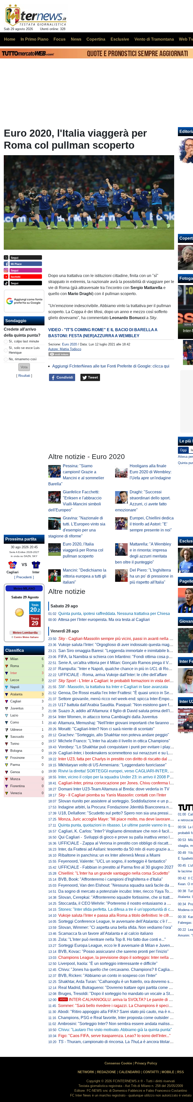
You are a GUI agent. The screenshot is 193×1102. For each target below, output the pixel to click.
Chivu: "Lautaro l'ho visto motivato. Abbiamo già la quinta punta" (115, 1030)
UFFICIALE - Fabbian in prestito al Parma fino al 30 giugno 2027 (115, 867)
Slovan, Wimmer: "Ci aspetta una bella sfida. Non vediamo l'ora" (115, 927)
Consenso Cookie (118, 1063)
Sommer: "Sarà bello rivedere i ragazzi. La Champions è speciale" (117, 1005)
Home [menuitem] (9, 39)
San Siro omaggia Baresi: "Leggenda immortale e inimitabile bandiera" (121, 651)
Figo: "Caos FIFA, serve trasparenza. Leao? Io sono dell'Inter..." (114, 1036)
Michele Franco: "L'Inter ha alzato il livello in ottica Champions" (114, 741)
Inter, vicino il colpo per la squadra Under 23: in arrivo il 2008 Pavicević (121, 777)
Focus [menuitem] (60, 39)
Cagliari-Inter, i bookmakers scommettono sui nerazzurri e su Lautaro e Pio (124, 753)
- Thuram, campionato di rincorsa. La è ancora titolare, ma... (120, 1042)
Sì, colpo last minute (24, 341)
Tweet (92, 377)
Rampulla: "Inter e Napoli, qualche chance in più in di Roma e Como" (124, 669)
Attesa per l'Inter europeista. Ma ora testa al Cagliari (104, 619)
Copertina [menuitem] (95, 39)
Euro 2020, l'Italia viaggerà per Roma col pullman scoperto (83, 550)
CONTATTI (151, 1072)
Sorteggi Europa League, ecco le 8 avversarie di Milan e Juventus (116, 945)
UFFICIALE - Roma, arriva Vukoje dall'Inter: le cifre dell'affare (112, 675)
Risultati (24, 376)
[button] (24, 367)
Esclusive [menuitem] (120, 39)
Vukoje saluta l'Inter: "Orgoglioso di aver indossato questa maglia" (116, 644)
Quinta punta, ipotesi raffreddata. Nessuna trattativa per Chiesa (114, 613)
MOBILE (168, 1072)
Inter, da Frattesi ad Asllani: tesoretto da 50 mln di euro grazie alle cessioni (124, 849)
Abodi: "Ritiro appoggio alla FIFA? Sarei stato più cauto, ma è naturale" (121, 1011)
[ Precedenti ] (24, 577)
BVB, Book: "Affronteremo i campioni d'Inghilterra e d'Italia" (110, 879)
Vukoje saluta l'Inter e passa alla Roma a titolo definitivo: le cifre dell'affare (123, 915)
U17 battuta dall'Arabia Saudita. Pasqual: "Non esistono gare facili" (118, 705)
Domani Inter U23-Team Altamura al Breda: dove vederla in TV (113, 789)
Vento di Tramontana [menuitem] (154, 39)
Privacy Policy (146, 1063)
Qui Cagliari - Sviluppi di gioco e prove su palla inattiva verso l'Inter (118, 837)
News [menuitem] (76, 39)
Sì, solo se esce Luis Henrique (24, 350)
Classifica (14, 650)
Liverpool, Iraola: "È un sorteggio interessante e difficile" (108, 963)
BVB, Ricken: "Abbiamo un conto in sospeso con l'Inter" (107, 975)
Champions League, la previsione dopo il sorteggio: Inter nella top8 (117, 957)
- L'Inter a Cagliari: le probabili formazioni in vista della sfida (120, 681)
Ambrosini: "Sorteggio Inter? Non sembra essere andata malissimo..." (119, 1024)
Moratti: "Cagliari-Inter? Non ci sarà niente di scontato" (106, 729)
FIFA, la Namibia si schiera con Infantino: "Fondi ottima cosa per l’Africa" (122, 657)
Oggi (183, 450)
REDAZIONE (106, 1072)
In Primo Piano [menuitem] (35, 39)
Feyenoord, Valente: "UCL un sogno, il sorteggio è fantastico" (112, 861)
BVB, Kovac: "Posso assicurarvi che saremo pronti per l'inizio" (113, 951)
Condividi (64, 377)
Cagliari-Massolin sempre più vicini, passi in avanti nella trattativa (121, 638)
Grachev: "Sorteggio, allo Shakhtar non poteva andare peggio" (113, 735)
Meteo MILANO (24, 588)
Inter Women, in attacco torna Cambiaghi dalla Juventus (108, 717)
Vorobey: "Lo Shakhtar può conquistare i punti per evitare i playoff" (117, 747)
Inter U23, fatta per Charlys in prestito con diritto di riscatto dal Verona (119, 759)
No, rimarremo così (23, 359)
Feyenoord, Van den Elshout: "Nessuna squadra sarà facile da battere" (121, 885)
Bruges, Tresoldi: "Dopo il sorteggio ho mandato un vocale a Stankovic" (121, 993)
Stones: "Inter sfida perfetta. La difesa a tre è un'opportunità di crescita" (120, 909)
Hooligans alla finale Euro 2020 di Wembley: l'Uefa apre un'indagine (150, 472)
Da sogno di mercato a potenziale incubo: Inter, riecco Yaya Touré (116, 891)
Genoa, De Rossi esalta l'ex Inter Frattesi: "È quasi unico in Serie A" (118, 693)
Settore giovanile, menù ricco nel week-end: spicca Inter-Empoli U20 (119, 699)
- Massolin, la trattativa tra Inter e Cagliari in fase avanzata (113, 687)
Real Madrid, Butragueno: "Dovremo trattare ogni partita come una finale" (123, 987)
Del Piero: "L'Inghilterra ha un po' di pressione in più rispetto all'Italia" (151, 576)
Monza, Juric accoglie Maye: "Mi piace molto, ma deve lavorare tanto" (119, 819)
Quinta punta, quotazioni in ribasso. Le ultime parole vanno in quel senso (122, 825)
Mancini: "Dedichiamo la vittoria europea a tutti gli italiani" (84, 576)
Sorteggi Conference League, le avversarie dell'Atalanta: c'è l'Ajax (117, 921)
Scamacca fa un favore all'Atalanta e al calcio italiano (105, 933)
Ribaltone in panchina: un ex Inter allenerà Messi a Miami (109, 855)
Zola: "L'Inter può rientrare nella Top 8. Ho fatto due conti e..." (112, 939)
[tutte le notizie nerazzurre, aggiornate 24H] (36, 15)
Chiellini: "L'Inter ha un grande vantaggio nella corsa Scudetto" (114, 873)
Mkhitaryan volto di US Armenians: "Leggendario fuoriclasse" (112, 765)
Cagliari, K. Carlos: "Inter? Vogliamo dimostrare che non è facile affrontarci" (124, 831)
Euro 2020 (69, 344)
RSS (180, 1072)
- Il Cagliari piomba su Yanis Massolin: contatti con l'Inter (112, 795)
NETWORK (86, 1072)
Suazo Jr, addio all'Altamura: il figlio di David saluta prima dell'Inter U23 (121, 711)
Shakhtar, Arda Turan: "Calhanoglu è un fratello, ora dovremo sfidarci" (120, 981)
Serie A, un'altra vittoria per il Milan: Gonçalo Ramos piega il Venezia (119, 663)
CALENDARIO (129, 1072)
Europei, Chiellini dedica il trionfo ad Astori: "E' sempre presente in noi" (152, 524)
